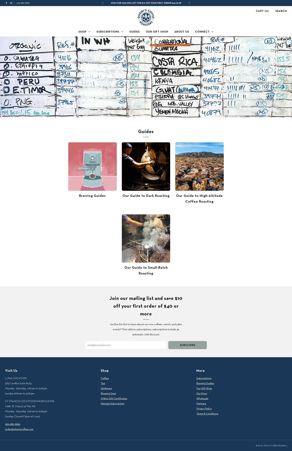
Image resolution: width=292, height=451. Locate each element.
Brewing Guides (92, 195)
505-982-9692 (23, 3)
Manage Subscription (112, 403)
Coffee (105, 378)
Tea (103, 383)
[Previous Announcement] (102, 3)
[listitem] (146, 3)
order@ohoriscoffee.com (19, 429)
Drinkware (106, 388)
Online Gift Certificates (114, 398)
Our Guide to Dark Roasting (146, 195)
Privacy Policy (204, 408)
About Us (181, 31)
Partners (201, 403)
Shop (83, 31)
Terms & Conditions (207, 413)
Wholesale (202, 398)
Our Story (201, 393)
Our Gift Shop (157, 31)
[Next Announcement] (189, 3)
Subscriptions (107, 31)
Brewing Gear (108, 393)
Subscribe (188, 345)
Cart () (262, 10)
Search (281, 10)
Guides (134, 31)
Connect (202, 31)
